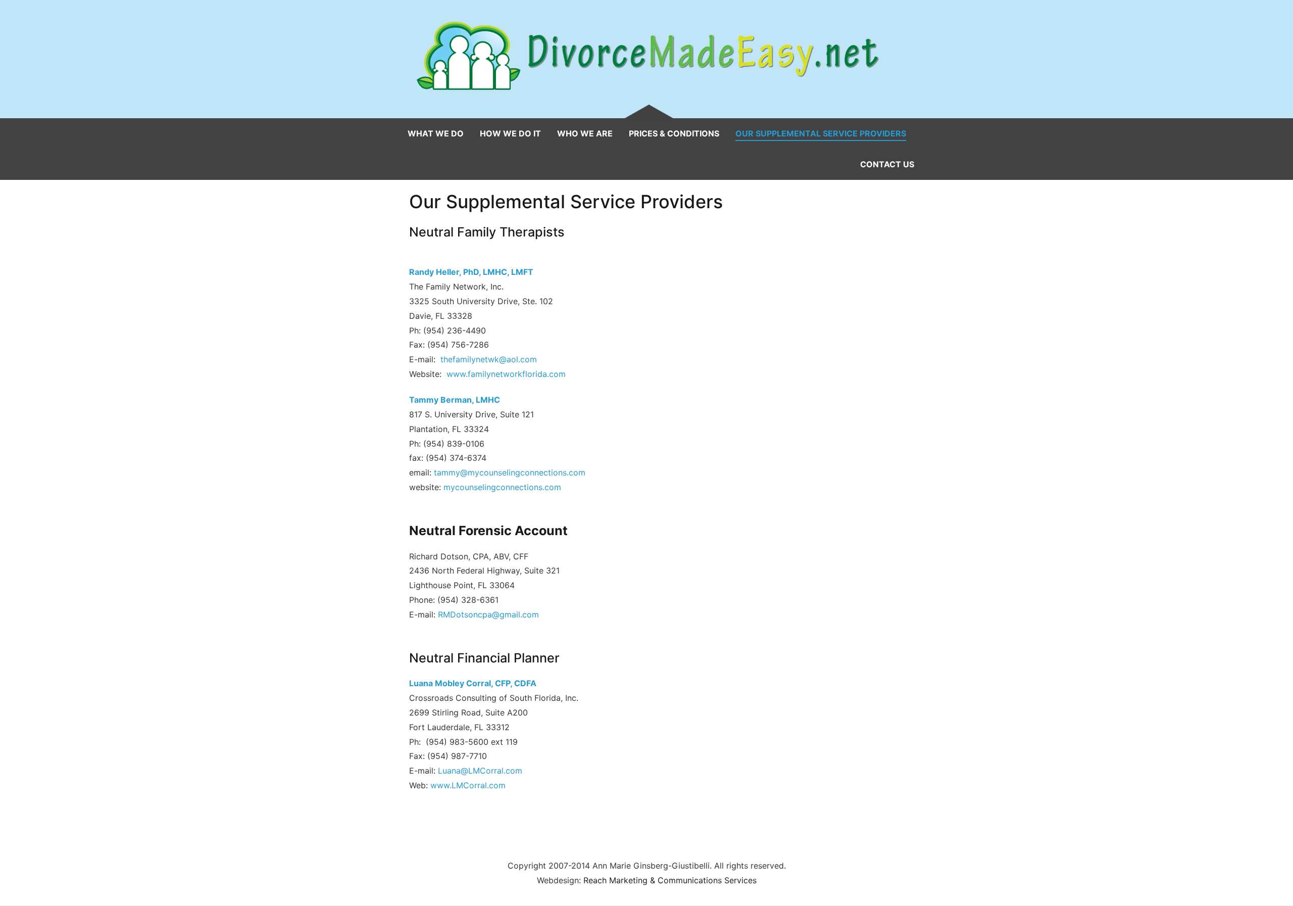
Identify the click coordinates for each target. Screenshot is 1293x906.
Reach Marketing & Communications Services (670, 880)
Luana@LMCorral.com (480, 771)
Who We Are (585, 133)
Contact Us (887, 164)
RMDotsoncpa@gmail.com (488, 614)
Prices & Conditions (674, 133)
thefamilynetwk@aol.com (488, 359)
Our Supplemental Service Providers (820, 133)
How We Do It (510, 133)
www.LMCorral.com (468, 785)
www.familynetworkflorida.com (506, 374)
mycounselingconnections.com (502, 487)
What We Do (436, 133)
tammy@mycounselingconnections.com (509, 472)
